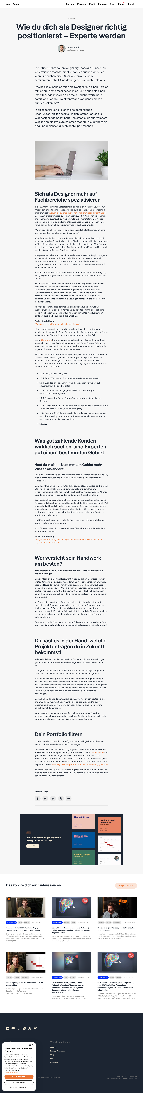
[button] (19, 1087)
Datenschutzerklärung (11, 1072)
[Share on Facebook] (38, 798)
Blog (52, 1055)
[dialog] (19, 1066)
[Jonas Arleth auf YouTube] (13, 1028)
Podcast (53, 1047)
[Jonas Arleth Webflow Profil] (35, 1028)
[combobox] (29, 1045)
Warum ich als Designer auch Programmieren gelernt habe (77, 212)
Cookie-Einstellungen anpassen (48, 1078)
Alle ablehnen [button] (19, 1082)
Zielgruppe (46, 340)
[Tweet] (45, 798)
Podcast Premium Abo (58, 1051)
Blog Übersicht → (126, 886)
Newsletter (54, 1062)
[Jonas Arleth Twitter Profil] (29, 1028)
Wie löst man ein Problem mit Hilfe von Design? (58, 324)
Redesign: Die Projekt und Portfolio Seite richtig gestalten (80, 764)
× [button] (33, 1045)
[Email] (69, 798)
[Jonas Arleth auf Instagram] (24, 1028)
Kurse (52, 1059)
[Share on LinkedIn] (53, 798)
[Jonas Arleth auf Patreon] (18, 1028)
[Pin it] (61, 798)
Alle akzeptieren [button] (19, 1077)
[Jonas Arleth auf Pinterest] (7, 1028)
